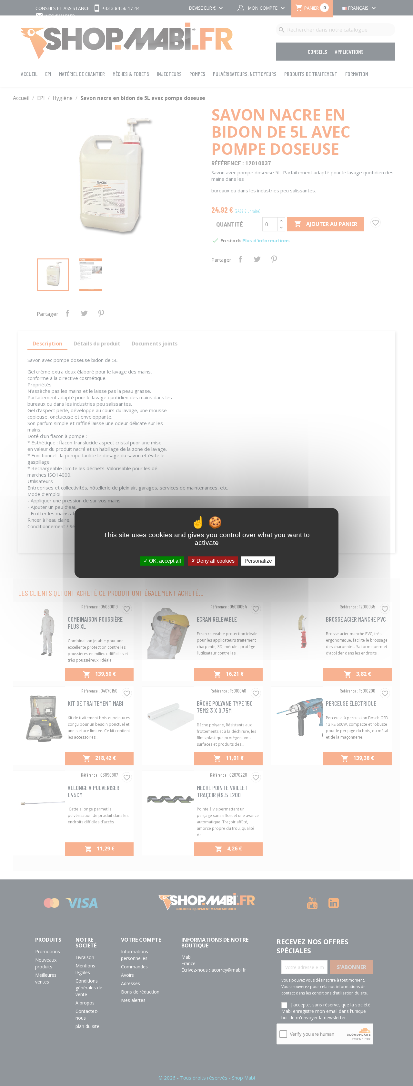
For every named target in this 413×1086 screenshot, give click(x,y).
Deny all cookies (215, 561)
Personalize (258, 561)
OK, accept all (164, 561)
